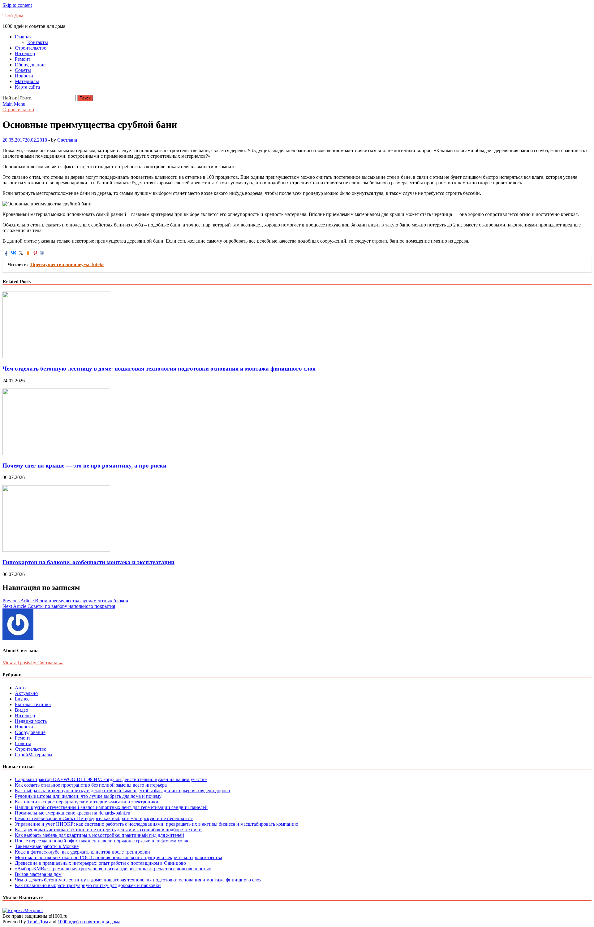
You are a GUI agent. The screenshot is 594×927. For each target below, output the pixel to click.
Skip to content (17, 5)
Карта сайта (27, 87)
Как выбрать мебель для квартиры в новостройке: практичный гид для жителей (99, 835)
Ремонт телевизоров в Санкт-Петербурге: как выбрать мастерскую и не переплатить (104, 818)
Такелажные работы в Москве (47, 846)
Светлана (67, 140)
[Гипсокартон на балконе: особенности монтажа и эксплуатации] (56, 550)
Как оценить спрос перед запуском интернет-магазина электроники (86, 801)
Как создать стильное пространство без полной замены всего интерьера (91, 785)
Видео (21, 710)
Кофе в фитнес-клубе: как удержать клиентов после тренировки (82, 852)
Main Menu (13, 104)
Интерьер (25, 53)
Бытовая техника (33, 704)
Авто (20, 687)
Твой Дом (12, 15)
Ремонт (22, 59)
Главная (23, 36)
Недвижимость (31, 721)
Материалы (27, 81)
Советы (23, 70)
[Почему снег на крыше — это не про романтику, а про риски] (56, 453)
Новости (24, 75)
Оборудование (30, 64)
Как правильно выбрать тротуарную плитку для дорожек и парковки (88, 885)
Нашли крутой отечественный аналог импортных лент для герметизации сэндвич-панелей (111, 807)
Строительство (30, 48)
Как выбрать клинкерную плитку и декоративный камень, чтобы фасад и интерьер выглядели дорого (122, 790)
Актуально (26, 693)
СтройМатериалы (33, 754)
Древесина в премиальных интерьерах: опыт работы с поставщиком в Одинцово (100, 863)
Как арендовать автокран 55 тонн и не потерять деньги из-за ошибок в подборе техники (108, 829)
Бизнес (22, 698)
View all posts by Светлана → (32, 662)
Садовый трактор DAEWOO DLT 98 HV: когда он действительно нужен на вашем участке (111, 779)
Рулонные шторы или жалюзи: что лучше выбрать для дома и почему (88, 796)
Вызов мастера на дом (38, 874)
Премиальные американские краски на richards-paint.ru (72, 812)
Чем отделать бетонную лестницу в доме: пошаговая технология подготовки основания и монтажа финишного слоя (159, 368)
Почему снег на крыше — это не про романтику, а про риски (84, 465)
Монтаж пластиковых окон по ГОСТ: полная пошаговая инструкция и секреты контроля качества (118, 857)
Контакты (37, 42)
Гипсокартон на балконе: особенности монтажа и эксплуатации (88, 562)
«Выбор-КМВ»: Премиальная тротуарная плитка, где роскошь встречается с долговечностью (113, 868)
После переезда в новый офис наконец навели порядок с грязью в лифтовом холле (102, 840)
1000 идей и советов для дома (89, 921)
